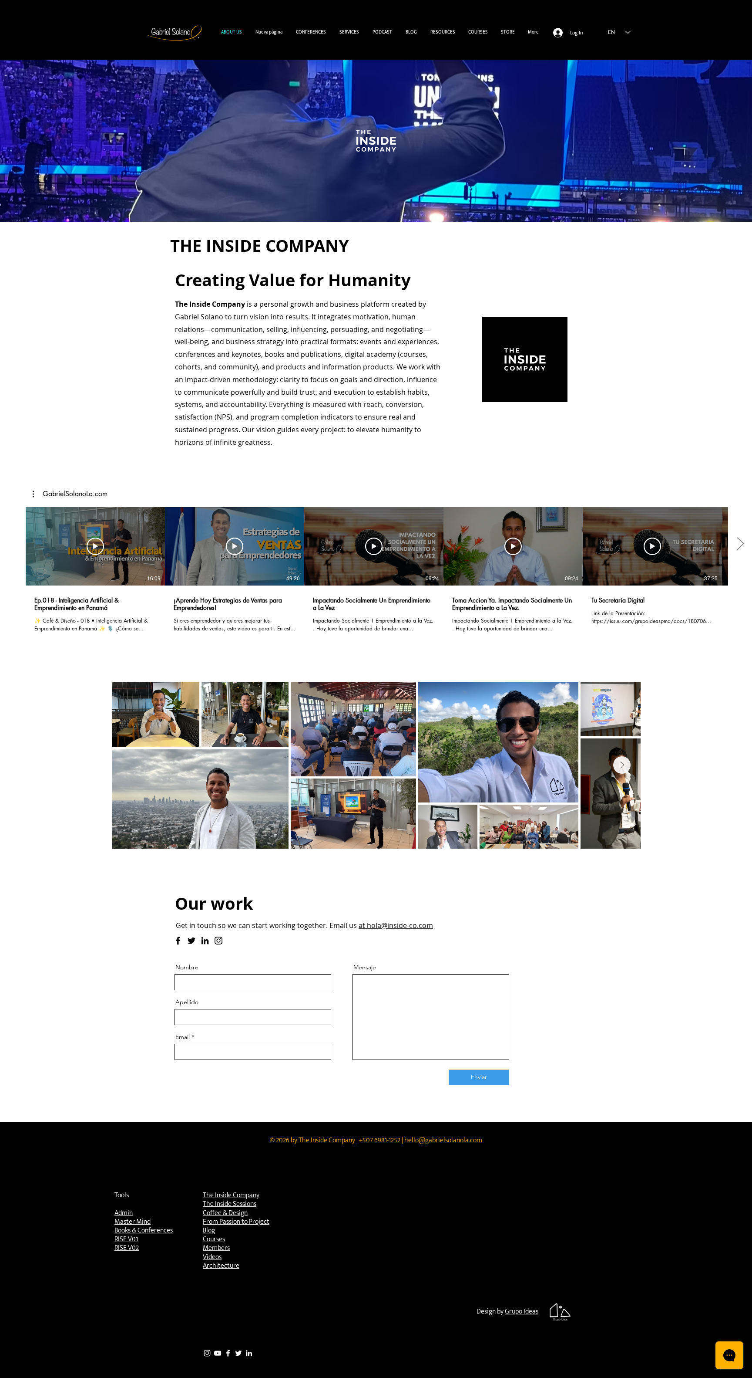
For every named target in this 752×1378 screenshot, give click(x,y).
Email (182, 1037)
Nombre (186, 967)
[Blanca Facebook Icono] (228, 1353)
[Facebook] (178, 940)
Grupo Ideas (521, 1311)
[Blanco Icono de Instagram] (207, 1353)
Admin (123, 1213)
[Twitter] (191, 940)
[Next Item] (622, 765)
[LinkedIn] (205, 940)
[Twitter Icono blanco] (238, 1353)
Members (216, 1248)
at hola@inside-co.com (396, 925)
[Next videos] (740, 544)
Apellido (186, 1002)
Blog (209, 1230)
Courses (214, 1239)
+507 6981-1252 (379, 1140)
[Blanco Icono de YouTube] (217, 1353)
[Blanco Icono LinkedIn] (249, 1353)
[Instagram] (218, 940)
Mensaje (364, 967)
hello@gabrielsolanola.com (443, 1140)
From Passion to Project (236, 1222)
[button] (349, 32)
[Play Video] (95, 546)
